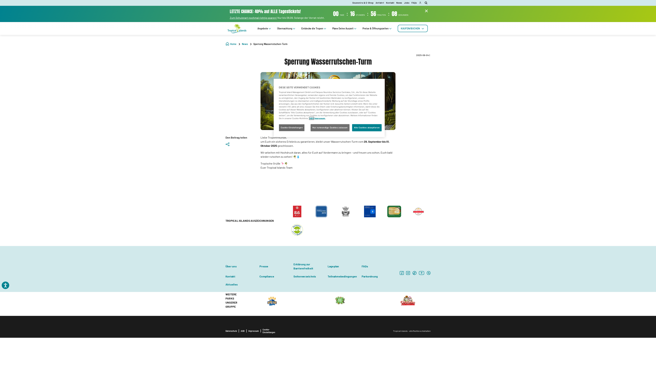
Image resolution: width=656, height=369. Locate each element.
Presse (263, 266)
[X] (428, 273)
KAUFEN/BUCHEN (410, 28)
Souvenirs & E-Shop (363, 3)
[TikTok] (414, 273)
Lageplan (333, 266)
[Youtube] (421, 273)
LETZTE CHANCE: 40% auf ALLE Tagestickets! (265, 12)
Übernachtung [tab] (284, 28)
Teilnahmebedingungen (342, 276)
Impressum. (320, 118)
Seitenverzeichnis (304, 276)
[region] (329, 108)
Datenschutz (231, 331)
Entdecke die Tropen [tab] (312, 28)
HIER (311, 118)
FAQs (414, 3)
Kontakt (390, 3)
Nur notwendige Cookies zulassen (330, 127)
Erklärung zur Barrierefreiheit (303, 266)
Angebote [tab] (262, 28)
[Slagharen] (407, 300)
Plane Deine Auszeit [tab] (342, 28)
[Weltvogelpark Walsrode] (340, 300)
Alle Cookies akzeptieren (367, 127)
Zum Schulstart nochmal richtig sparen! (253, 17)
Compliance (266, 276)
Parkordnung (370, 276)
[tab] (412, 28)
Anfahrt (380, 3)
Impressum (253, 331)
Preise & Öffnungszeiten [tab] (376, 28)
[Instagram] (408, 273)
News (399, 3)
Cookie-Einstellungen (269, 330)
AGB (243, 331)
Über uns (231, 266)
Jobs (406, 3)
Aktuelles (232, 284)
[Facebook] (402, 273)
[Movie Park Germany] (272, 300)
